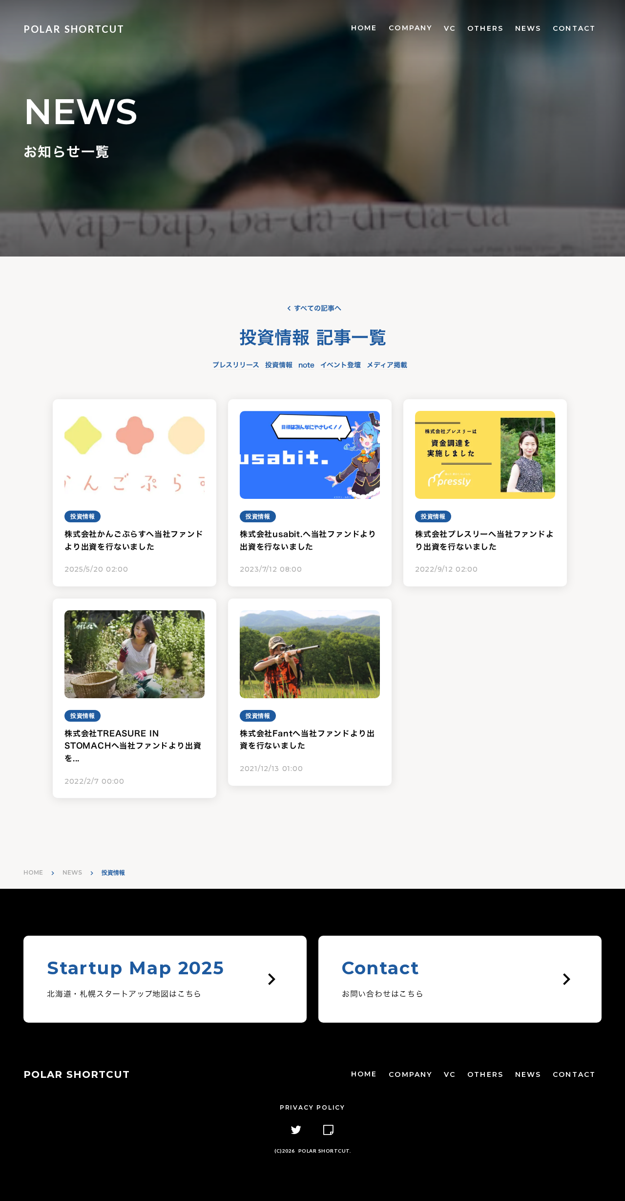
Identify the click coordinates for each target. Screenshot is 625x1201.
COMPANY (410, 27)
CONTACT (574, 28)
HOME (364, 27)
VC (450, 28)
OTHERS (485, 28)
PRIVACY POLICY (312, 1107)
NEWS (528, 28)
